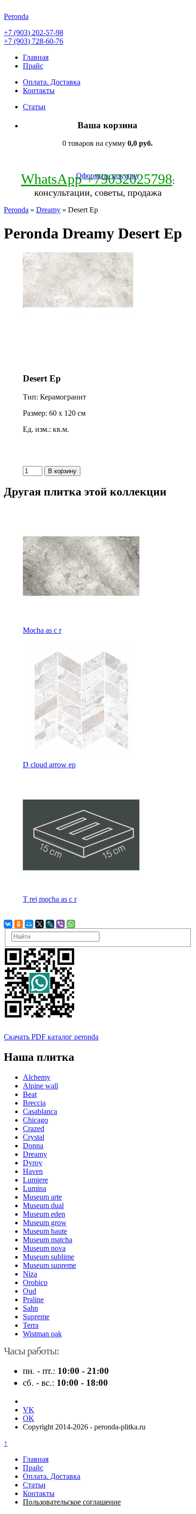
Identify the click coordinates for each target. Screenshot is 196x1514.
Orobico (35, 1282)
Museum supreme (49, 1265)
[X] (39, 924)
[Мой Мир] (29, 924)
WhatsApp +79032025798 (96, 179)
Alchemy (36, 1077)
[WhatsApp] (71, 924)
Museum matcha (47, 1240)
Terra (31, 1325)
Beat (30, 1094)
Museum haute (45, 1231)
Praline (33, 1299)
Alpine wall (40, 1086)
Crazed (33, 1128)
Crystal (33, 1137)
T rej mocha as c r (50, 899)
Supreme (36, 1317)
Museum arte (42, 1197)
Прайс (33, 66)
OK (28, 1418)
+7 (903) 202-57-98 (33, 33)
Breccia (34, 1103)
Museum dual (43, 1205)
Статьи (34, 107)
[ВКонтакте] (8, 924)
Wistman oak (42, 1334)
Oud (29, 1291)
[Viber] (60, 924)
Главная (36, 57)
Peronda (16, 210)
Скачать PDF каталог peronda (51, 1037)
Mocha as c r (42, 630)
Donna (33, 1146)
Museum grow (45, 1223)
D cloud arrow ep (49, 765)
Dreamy (48, 210)
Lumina (34, 1188)
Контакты (39, 90)
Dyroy (32, 1163)
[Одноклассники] (18, 924)
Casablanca (40, 1111)
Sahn (30, 1308)
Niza (30, 1274)
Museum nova (44, 1248)
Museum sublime (48, 1257)
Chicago (35, 1120)
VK (28, 1410)
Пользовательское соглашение (72, 1502)
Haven (33, 1171)
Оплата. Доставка (51, 82)
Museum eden (44, 1214)
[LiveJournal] (50, 924)
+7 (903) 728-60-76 (33, 41)
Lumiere (35, 1180)
